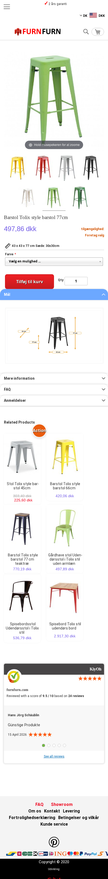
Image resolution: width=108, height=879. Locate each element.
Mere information (19, 378)
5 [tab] (64, 745)
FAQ (7, 389)
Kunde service (54, 824)
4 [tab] (59, 745)
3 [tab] (54, 745)
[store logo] (37, 31)
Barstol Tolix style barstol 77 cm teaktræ (23, 559)
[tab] (54, 294)
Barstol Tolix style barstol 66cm (65, 486)
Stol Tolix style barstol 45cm (23, 486)
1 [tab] (43, 745)
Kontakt (52, 811)
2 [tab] (48, 745)
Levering (71, 811)
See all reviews (54, 756)
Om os (34, 811)
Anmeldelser (15, 400)
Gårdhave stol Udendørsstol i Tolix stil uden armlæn (65, 559)
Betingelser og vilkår (78, 817)
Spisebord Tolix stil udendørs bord (65, 626)
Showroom (62, 804)
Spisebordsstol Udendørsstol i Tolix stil (22, 628)
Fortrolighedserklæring (32, 817)
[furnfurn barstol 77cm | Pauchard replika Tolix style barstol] (17, 168)
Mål (7, 294)
